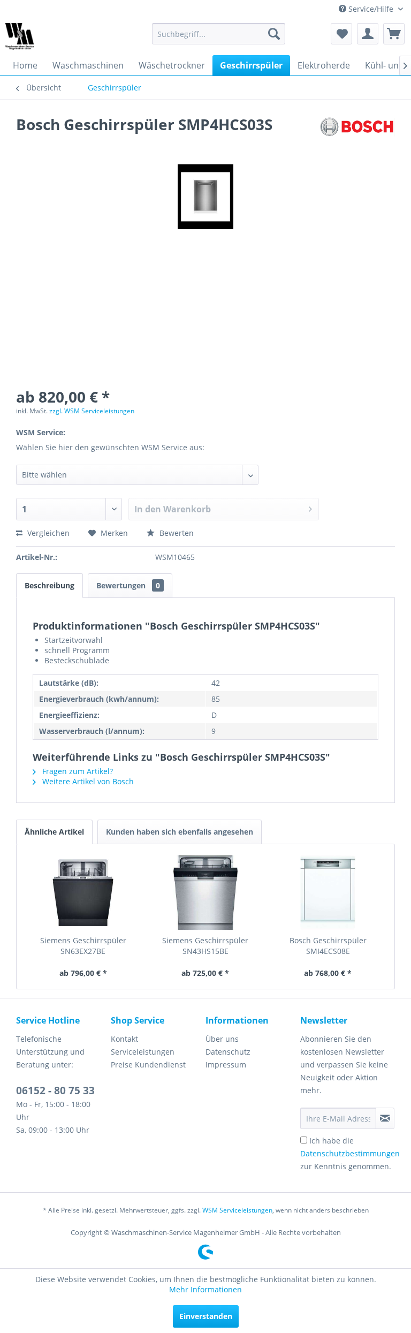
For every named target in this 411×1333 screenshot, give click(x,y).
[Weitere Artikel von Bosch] (357, 135)
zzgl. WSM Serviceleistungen (91, 410)
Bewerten (175, 533)
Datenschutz (228, 1052)
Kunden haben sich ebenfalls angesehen (179, 832)
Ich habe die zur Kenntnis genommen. (350, 1153)
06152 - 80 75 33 (55, 1090)
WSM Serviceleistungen (237, 1210)
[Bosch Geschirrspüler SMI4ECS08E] (328, 892)
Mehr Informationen (205, 1289)
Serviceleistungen (142, 1052)
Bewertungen (128, 585)
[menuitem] (219, 33)
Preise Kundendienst (148, 1064)
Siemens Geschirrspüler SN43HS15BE (205, 945)
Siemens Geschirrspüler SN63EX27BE (83, 945)
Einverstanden (205, 1316)
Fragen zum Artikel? (76, 771)
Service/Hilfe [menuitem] (370, 9)
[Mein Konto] (367, 33)
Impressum (226, 1064)
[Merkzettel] (341, 33)
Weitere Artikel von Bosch (87, 781)
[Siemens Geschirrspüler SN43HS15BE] (206, 892)
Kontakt (124, 1039)
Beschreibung (49, 585)
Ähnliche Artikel (54, 832)
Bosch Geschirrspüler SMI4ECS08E (328, 945)
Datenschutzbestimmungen (350, 1153)
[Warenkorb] (394, 33)
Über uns (222, 1039)
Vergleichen (47, 533)
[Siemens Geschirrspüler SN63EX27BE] (83, 892)
